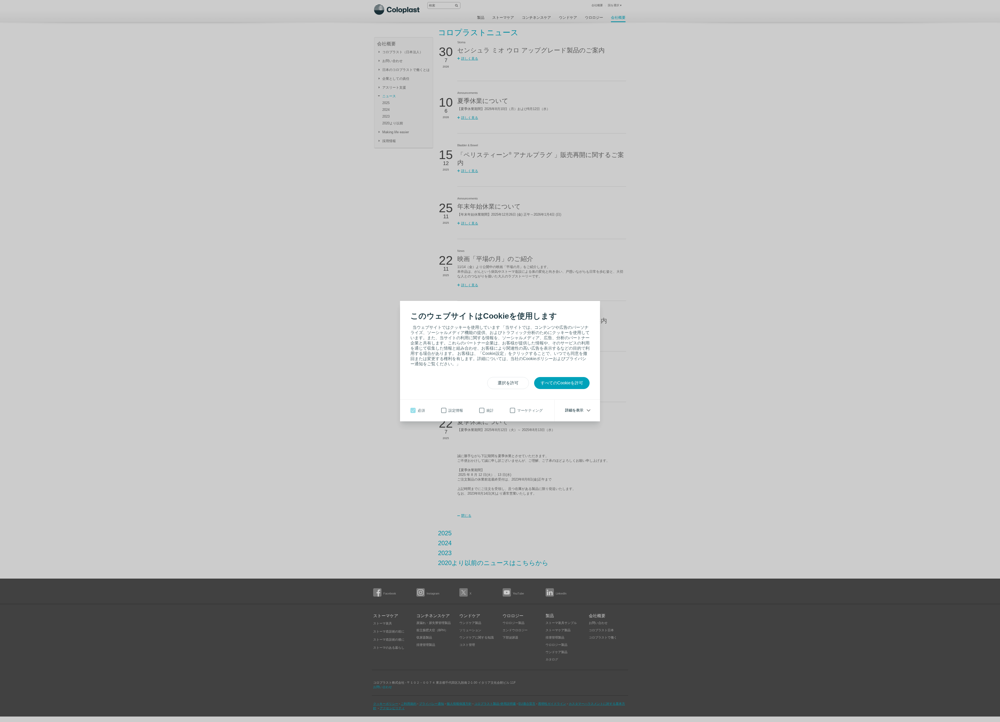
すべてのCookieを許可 (562, 383)
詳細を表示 (574, 410)
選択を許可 (508, 383)
